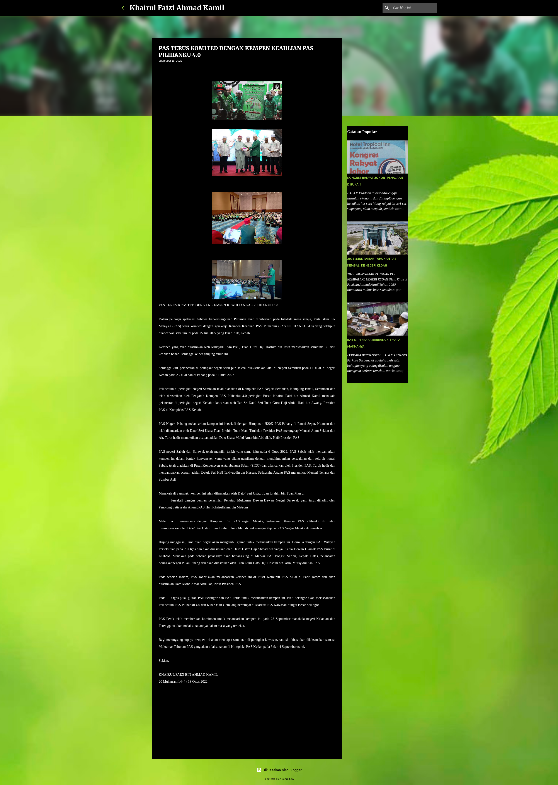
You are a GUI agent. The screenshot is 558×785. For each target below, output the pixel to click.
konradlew (288, 779)
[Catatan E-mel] (161, 703)
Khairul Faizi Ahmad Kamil (177, 7)
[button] (161, 70)
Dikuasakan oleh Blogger (282, 770)
